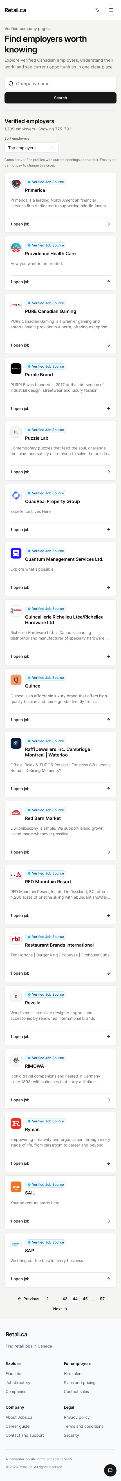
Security (71, 1435)
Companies (16, 1391)
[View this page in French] (97, 10)
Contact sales (76, 1391)
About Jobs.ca (19, 1417)
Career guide (18, 1426)
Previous (31, 1298)
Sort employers (17, 138)
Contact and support (25, 1435)
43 (65, 1298)
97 (102, 1298)
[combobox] (64, 83)
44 (75, 1298)
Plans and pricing (80, 1382)
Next (57, 1308)
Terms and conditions (83, 1426)
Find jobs (14, 1373)
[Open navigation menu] (110, 10)
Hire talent (73, 1373)
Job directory (18, 1382)
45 (85, 1298)
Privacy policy (77, 1417)
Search (60, 97)
